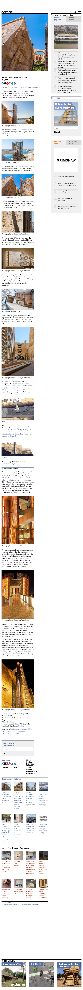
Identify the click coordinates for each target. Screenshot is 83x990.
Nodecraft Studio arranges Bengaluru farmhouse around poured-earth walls (68, 72)
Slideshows (16, 733)
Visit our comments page (10, 905)
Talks (28, 768)
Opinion (29, 766)
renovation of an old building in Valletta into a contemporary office (16, 389)
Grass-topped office (12, 964)
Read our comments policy (29, 905)
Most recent (72, 19)
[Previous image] (4, 44)
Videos (29, 770)
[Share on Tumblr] (15, 83)
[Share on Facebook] (3, 83)
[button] (75, 11)
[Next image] (46, 44)
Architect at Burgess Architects (65, 199)
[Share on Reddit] (10, 83)
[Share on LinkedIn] (12, 83)
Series (29, 762)
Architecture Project (25, 130)
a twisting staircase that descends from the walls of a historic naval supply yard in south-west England (17, 434)
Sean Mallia (18, 126)
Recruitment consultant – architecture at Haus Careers (68, 184)
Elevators (21, 731)
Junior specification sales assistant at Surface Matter (67, 192)
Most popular (57, 19)
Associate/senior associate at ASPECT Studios (68, 207)
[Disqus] (25, 932)
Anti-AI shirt (36, 964)
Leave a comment (34, 87)
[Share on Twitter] (5, 83)
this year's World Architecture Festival (15, 385)
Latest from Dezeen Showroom (15, 848)
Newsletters (31, 771)
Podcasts (30, 773)
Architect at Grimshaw (66, 177)
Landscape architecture (18, 729)
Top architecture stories (62, 15)
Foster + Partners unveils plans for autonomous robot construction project (67, 80)
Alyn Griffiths (6, 87)
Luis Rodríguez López (21, 234)
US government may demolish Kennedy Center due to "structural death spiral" (67, 56)
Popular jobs (57, 142)
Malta (30, 729)
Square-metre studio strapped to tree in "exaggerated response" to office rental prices (67, 89)
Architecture (6, 733)
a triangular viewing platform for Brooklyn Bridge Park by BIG (16, 429)
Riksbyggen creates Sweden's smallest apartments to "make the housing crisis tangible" (68, 64)
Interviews (30, 764)
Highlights (10, 961)
